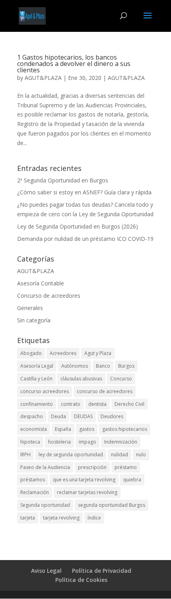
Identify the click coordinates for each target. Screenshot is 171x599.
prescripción (92, 467)
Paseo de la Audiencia (45, 467)
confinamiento (36, 404)
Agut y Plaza (97, 353)
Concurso (121, 378)
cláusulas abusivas (81, 378)
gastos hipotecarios (124, 429)
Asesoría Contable (40, 283)
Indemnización (120, 441)
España (63, 429)
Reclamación (34, 492)
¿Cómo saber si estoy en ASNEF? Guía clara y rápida (84, 192)
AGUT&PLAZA (43, 77)
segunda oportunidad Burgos (111, 505)
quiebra (132, 479)
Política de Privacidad (101, 570)
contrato (70, 404)
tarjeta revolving (61, 517)
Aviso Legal (46, 570)
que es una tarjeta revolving (84, 479)
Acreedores (63, 353)
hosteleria (59, 441)
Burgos (126, 366)
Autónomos (74, 366)
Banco (103, 366)
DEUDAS (83, 416)
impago (87, 441)
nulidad (119, 454)
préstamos (32, 479)
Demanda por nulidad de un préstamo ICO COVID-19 (85, 238)
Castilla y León (36, 378)
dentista (97, 404)
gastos (86, 429)
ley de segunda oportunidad (71, 454)
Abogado (31, 353)
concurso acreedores (44, 391)
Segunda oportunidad (45, 505)
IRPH (25, 454)
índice (94, 517)
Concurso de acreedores (48, 295)
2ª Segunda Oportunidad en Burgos (62, 180)
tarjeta (27, 517)
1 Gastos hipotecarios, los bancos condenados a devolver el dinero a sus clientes (73, 63)
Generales (30, 308)
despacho (31, 416)
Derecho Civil (129, 404)
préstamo (126, 467)
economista (33, 429)
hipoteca (30, 441)
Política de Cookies (81, 579)
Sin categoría (34, 320)
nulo (141, 454)
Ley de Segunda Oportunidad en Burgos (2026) (77, 226)
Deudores (112, 416)
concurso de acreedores (104, 391)
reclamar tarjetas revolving (87, 492)
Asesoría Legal (36, 366)
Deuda (58, 416)
